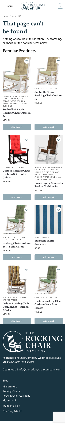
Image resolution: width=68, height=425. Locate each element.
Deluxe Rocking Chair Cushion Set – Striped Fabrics (16, 307)
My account (9, 400)
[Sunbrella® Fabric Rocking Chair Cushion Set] (17, 75)
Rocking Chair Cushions (15, 97)
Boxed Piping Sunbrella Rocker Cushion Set (49, 185)
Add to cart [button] (17, 126)
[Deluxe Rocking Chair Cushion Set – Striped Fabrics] (17, 280)
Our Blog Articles (12, 411)
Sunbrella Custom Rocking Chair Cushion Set (48, 96)
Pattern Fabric (10, 96)
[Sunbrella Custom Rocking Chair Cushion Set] (49, 71)
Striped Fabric (42, 177)
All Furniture (10, 386)
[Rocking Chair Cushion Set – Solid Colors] (17, 219)
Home (6, 15)
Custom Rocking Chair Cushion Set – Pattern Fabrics (48, 304)
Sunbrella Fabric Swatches (44, 242)
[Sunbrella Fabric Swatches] (49, 219)
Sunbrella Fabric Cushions (15, 104)
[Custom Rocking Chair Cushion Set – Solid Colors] (17, 149)
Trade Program (11, 405)
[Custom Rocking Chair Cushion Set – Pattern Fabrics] (49, 280)
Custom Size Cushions (46, 88)
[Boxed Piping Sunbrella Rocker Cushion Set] (49, 149)
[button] (60, 6)
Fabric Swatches (43, 237)
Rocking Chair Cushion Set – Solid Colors (17, 245)
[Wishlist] (26, 61)
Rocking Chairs (11, 391)
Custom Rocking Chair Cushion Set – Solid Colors (16, 174)
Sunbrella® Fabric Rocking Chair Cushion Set (17, 113)
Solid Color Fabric (14, 99)
